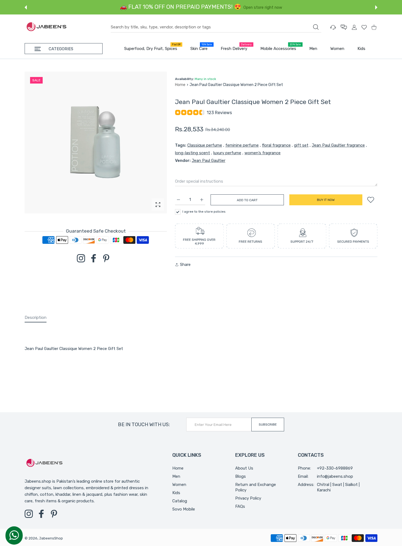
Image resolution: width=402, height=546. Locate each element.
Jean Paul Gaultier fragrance (338, 145)
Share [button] (185, 264)
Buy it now (326, 200)
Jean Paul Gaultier (208, 160)
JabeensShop (51, 538)
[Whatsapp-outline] (14, 535)
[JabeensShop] (46, 27)
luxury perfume (227, 152)
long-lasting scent (192, 152)
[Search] (315, 27)
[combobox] (216, 27)
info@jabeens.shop (335, 476)
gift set (301, 145)
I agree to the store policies (204, 211)
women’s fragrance (262, 152)
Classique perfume (204, 145)
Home (180, 84)
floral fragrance (276, 145)
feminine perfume (242, 145)
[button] (26, 7)
